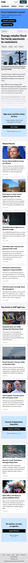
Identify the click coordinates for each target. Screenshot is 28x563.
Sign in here (18, 131)
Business (4, 46)
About (17, 554)
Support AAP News (14, 531)
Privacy (8, 554)
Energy (10, 46)
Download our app (7, 24)
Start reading (14, 127)
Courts (21, 6)
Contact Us (23, 554)
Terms (4, 554)
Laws (15, 46)
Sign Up (23, 2)
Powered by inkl (14, 559)
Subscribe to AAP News (9, 20)
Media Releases (14, 556)
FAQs (13, 554)
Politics (13, 6)
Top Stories (5, 6)
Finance (4, 31)
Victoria (21, 46)
